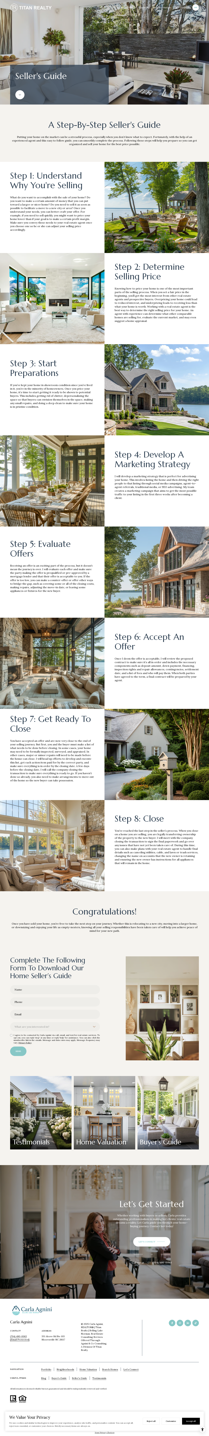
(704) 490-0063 (162, 1262)
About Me (144, 7)
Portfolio (46, 1369)
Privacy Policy (25, 1043)
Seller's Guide (79, 1378)
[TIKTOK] (195, 1323)
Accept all (191, 1421)
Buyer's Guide (59, 1378)
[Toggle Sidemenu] (195, 7)
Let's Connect (181, 7)
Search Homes (110, 1369)
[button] (151, 1241)
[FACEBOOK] (172, 1323)
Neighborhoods (162, 7)
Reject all (151, 1421)
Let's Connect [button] (131, 1369)
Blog (43, 1378)
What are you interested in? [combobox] (32, 1026)
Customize (171, 1421)
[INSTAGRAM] (180, 1323)
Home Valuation (88, 1369)
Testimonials (99, 1378)
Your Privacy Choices (104, 1432)
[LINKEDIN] (188, 1323)
